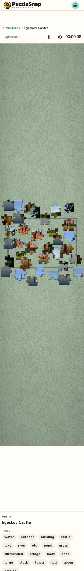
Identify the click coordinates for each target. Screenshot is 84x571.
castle (65, 537)
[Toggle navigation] (75, 5)
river (21, 545)
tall (54, 562)
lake (7, 545)
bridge (35, 554)
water (9, 537)
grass (63, 545)
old (34, 545)
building (47, 537)
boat (65, 554)
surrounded (13, 554)
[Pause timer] (49, 37)
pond (48, 545)
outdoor (27, 537)
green (68, 562)
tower (40, 562)
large (8, 562)
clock (24, 562)
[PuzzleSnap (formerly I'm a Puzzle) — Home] (22, 5)
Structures (11, 28)
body (51, 554)
